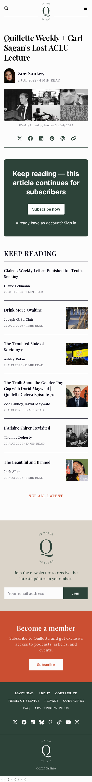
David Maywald (37, 404)
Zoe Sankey (31, 73)
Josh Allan (12, 471)
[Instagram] (77, 722)
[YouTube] (68, 722)
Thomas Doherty (18, 437)
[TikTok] (59, 722)
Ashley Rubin (14, 359)
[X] (15, 722)
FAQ (26, 708)
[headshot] (9, 75)
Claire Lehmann (17, 286)
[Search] (6, 8)
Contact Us (73, 700)
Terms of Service (24, 700)
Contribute (66, 693)
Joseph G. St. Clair (19, 319)
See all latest (46, 495)
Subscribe (46, 665)
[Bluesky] (42, 722)
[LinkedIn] (33, 722)
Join (75, 593)
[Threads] (50, 722)
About (44, 693)
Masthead (24, 693)
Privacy (51, 700)
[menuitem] (24, 693)
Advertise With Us (52, 708)
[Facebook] (24, 722)
